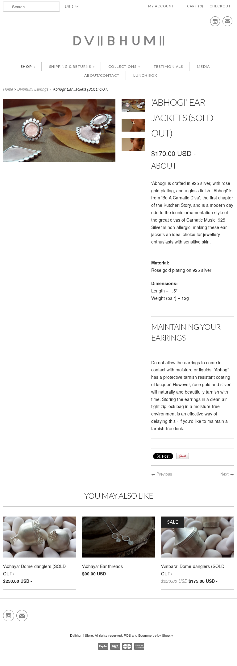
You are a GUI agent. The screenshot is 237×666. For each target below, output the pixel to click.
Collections (124, 66)
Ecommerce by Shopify (155, 635)
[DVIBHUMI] (118, 40)
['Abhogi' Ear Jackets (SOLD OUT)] (59, 160)
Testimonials (168, 66)
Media (203, 66)
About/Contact (101, 75)
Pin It (182, 456)
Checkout (220, 6)
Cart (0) (195, 6)
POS (127, 635)
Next (224, 474)
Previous (164, 474)
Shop (28, 66)
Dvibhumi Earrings (32, 89)
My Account (161, 6)
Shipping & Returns (71, 66)
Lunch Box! (146, 75)
